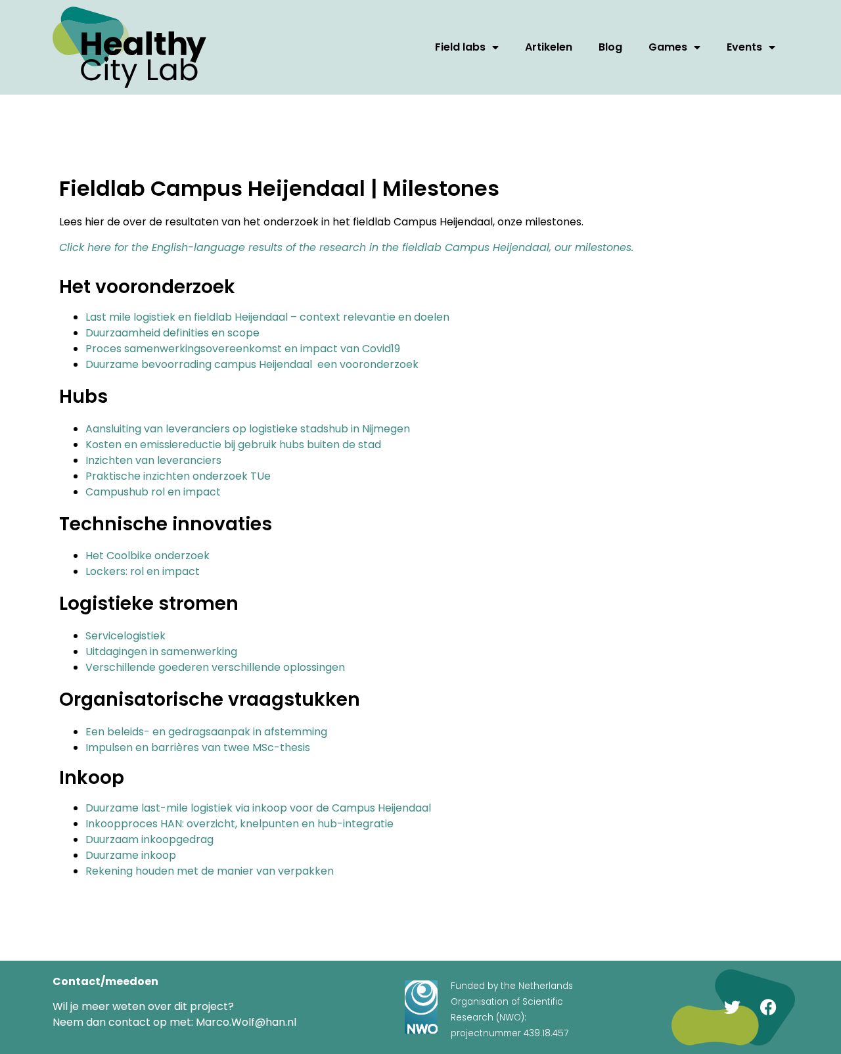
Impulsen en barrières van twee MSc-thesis (197, 747)
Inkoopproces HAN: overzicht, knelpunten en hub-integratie (239, 823)
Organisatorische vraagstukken (209, 699)
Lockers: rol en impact (142, 571)
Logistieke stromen (149, 603)
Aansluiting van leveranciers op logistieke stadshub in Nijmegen (247, 428)
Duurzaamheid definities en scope (172, 332)
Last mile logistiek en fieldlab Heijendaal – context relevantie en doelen (267, 317)
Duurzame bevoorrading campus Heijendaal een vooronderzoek (252, 364)
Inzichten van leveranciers (153, 460)
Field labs (460, 47)
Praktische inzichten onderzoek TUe (178, 476)
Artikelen (548, 47)
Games (667, 47)
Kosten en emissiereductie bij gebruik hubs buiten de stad (233, 444)
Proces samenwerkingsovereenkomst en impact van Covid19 (242, 348)
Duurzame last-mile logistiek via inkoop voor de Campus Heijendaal (258, 807)
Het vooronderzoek (147, 287)
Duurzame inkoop (130, 855)
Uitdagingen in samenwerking (161, 651)
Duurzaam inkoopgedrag (149, 839)
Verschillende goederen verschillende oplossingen (215, 667)
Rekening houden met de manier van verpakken (209, 871)
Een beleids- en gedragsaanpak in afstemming (206, 731)
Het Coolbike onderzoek (147, 555)
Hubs (83, 396)
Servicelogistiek (125, 635)
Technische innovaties (165, 524)
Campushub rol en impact (153, 491)
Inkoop (91, 777)
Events (744, 47)
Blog (610, 47)
